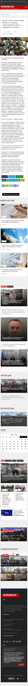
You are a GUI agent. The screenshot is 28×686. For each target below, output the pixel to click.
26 (10, 448)
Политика (14, 460)
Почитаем (5, 555)
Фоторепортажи (7, 408)
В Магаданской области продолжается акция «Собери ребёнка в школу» (20, 497)
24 (2, 448)
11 (6, 444)
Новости (4, 249)
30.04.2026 (5, 380)
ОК (23, 180)
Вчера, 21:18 (18, 490)
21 (17, 446)
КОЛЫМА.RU (7, 7)
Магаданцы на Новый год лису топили (7, 572)
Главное (10, 290)
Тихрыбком (24, 380)
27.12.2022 (4, 265)
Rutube (4, 180)
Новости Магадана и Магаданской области (10, 8)
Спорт (15, 290)
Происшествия (14, 318)
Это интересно (20, 460)
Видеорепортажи (7, 531)
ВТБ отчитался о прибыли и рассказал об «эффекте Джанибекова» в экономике (12, 245)
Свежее (2, 460)
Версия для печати (6, 58)
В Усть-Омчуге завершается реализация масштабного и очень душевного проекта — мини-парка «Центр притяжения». (6, 499)
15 (21, 444)
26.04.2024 (4, 241)
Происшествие (8, 460)
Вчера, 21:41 (4, 490)
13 (14, 444)
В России (15, 31)
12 (10, 444)
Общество (9, 31)
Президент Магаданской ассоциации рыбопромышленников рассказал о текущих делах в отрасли (13, 397)
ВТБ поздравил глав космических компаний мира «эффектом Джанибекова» (13, 221)
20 (14, 446)
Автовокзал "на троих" (9, 562)
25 (6, 448)
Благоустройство (6, 506)
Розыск (20, 318)
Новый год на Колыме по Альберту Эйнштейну (20, 572)
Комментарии (10, 286)
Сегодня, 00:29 (6, 464)
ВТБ (4, 31)
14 (17, 444)
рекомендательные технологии (12, 661)
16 (25, 444)
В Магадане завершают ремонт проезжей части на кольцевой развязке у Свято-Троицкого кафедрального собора (13, 420)
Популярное (3, 286)
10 (2, 444)
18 (6, 446)
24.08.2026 (5, 290)
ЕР (16, 502)
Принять (21, 664)
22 (21, 446)
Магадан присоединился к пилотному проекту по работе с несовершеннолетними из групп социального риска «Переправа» (12, 538)
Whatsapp (19, 176)
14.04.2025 (4, 216)
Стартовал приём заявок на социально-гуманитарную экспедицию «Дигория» (19, 513)
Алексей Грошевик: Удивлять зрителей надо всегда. (6, 578)
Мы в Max (4, 176)
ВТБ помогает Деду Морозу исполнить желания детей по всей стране (12, 270)
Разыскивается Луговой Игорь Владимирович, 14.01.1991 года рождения (14, 345)
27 (14, 448)
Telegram (12, 176)
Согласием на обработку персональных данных (13, 659)
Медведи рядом (19, 464)
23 (25, 446)
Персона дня (6, 375)
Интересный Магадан (14, 180)
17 (2, 446)
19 (10, 446)
